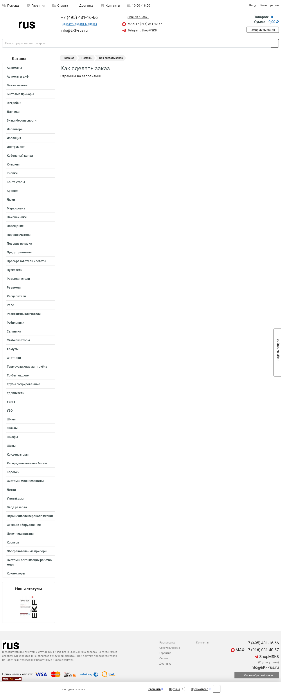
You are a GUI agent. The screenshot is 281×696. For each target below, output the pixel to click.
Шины (11, 419)
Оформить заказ (263, 30)
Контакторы (16, 182)
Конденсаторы (18, 454)
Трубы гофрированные (23, 384)
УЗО (10, 410)
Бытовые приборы (20, 94)
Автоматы (14, 67)
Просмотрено (199, 689)
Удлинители (15, 393)
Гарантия (38, 5)
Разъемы (14, 287)
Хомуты (12, 349)
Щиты (11, 445)
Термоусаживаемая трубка (27, 366)
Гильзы (12, 428)
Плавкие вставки (19, 243)
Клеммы (13, 164)
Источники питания (21, 533)
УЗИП (11, 401)
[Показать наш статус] (28, 607)
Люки (11, 199)
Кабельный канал (20, 155)
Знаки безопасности (21, 120)
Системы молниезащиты (25, 481)
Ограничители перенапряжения (30, 516)
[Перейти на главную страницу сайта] (27, 24)
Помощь (86, 58)
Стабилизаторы (18, 340)
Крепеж (12, 191)
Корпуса (13, 542)
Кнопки (12, 173)
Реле (10, 305)
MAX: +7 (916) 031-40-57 (144, 23)
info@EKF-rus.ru (264, 667)
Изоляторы (15, 129)
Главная (69, 58)
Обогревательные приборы (27, 551)
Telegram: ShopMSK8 (142, 30)
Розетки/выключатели (24, 314)
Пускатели (14, 270)
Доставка (86, 5)
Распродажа (167, 642)
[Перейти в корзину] (250, 19)
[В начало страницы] (216, 689)
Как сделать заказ (73, 689)
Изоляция (14, 138)
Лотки (11, 489)
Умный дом (15, 498)
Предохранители (19, 252)
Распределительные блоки (27, 463)
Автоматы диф (18, 76)
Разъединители (18, 278)
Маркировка (16, 208)
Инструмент (16, 147)
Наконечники (17, 217)
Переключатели (19, 234)
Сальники (14, 331)
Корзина (174, 689)
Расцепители (16, 296)
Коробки (13, 472)
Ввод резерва (17, 507)
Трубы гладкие (18, 375)
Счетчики (14, 358)
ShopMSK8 (268, 656)
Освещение (15, 226)
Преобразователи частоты (26, 261)
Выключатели (17, 85)
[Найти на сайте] (275, 43)
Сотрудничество (169, 647)
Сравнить (154, 689)
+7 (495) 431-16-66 (79, 17)
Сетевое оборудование (24, 525)
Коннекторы (16, 573)
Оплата (62, 5)
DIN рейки (14, 103)
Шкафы (12, 437)
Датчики (13, 111)
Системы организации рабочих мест (29, 562)
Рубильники (15, 322)
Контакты (113, 5)
